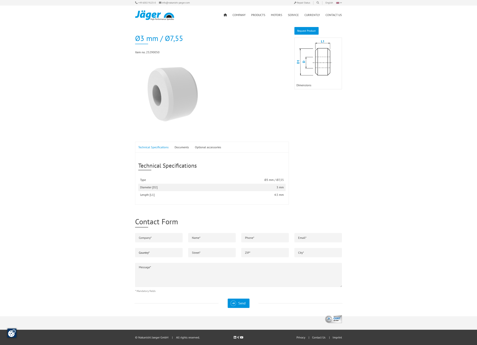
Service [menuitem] (293, 15)
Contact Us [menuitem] (334, 15)
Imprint (337, 337)
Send (242, 303)
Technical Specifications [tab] (153, 147)
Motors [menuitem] (276, 15)
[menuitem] (225, 15)
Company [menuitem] (239, 15)
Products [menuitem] (258, 15)
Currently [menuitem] (312, 15)
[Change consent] (11, 333)
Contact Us (319, 337)
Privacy (300, 337)
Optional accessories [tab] (208, 147)
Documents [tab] (182, 147)
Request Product (306, 30)
